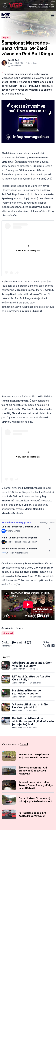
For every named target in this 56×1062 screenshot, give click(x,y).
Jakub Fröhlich (18, 669)
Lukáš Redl (17, 711)
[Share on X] (44, 645)
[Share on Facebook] (48, 645)
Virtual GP (8, 633)
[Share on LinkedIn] (53, 645)
